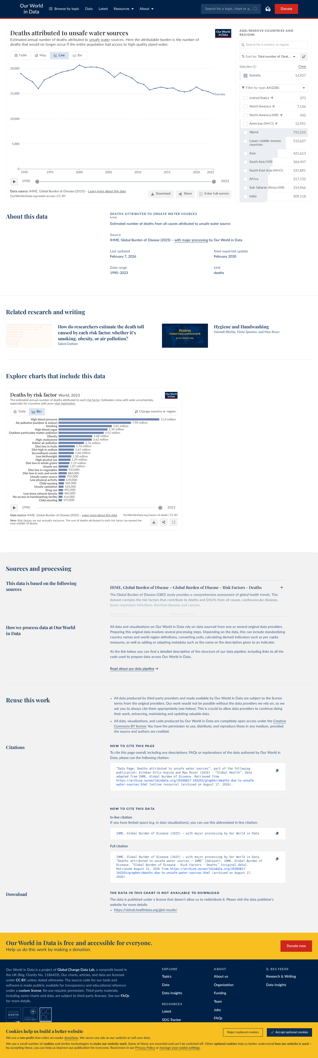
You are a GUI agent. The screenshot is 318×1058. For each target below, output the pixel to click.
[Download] (154, 522)
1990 (26, 181)
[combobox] (231, 9)
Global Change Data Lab (75, 970)
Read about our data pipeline (132, 669)
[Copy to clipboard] (272, 771)
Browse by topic (66, 9)
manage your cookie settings (179, 1048)
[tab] (21, 55)
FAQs (125, 996)
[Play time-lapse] (14, 182)
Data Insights (172, 993)
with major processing (191, 240)
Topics (166, 976)
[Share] (164, 522)
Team (218, 1001)
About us (221, 976)
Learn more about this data (107, 191)
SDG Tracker (171, 1020)
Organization (224, 985)
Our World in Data (31, 8)
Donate (286, 9)
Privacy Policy (145, 1048)
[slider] (37, 182)
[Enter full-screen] (174, 522)
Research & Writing (281, 976)
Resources (121, 9)
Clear (302, 66)
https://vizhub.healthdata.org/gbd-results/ (145, 910)
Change (157, 411)
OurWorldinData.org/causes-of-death (145, 515)
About (144, 9)
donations (71, 1038)
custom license (30, 990)
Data (89, 9)
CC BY (61, 196)
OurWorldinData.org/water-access (32, 196)
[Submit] (255, 8)
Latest (103, 9)
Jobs (217, 1010)
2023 (225, 181)
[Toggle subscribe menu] (268, 9)
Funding (220, 993)
